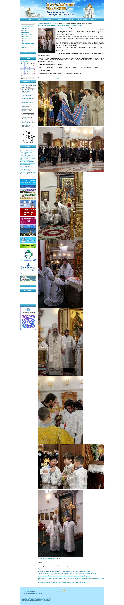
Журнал (55, 23)
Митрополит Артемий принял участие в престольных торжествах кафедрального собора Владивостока (64, 576)
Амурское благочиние (25, 164)
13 (27, 69)
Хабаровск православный (44, 23)
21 (29, 71)
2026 (26, 61)
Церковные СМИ (27, 34)
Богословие (23, 170)
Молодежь (70, 19)
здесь (57, 78)
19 (25, 71)
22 (31, 71)
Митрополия (25, 28)
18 (23, 71)
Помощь (93, 19)
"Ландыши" (26, 152)
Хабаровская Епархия (29, 591)
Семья (60, 19)
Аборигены (32, 158)
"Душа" (28, 150)
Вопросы (29, 173)
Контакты (24, 47)
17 (21, 71)
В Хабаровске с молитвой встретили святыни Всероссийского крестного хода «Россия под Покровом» (64, 571)
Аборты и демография (26, 160)
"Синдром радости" (25, 158)
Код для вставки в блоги (44, 564)
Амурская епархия (30, 163)
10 (21, 69)
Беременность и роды (25, 167)
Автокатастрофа (24, 161)
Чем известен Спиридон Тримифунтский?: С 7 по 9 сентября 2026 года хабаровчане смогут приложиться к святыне (67, 573)
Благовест (33, 167)
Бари (32, 166)
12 (25, 69)
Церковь (40, 19)
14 (29, 69)
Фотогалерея (26, 38)
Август (22, 61)
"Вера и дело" (23, 150)
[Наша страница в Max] (28, 329)
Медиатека (25, 40)
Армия (28, 166)
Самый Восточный (27, 26)
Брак (28, 170)
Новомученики (82, 19)
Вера (34, 172)
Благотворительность (25, 169)
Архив (24, 45)
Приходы (53, 558)
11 (23, 69)
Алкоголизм (23, 163)
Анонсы (23, 166)
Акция (33, 161)
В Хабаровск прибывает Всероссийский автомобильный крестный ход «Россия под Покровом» (62, 582)
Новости (30, 19)
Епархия (24, 30)
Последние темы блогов (28, 81)
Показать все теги (28, 177)
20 (27, 71)
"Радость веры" (30, 156)
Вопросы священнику (28, 43)
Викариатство (23, 173)
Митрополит (48, 558)
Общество (50, 19)
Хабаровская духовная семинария (32, 593)
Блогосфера (25, 36)
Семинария (25, 32)
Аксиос (58, 558)
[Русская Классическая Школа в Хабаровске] (28, 282)
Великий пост (29, 172)
